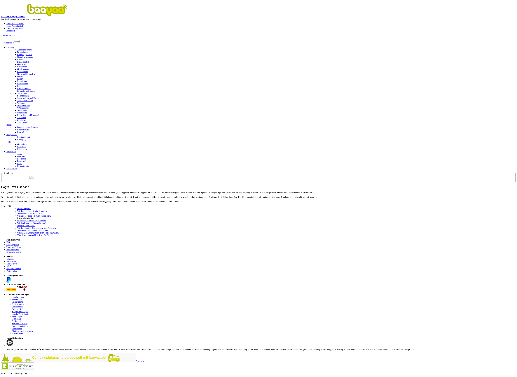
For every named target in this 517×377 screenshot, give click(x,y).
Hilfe (8, 242)
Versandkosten (12, 249)
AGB (8, 266)
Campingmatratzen (20, 326)
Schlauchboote (18, 304)
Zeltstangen (17, 316)
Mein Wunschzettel (14, 26)
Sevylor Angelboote (20, 314)
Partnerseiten (11, 271)
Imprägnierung (18, 297)
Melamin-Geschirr (19, 323)
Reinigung (16, 319)
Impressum (11, 261)
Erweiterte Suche (13, 252)
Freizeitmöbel (17, 307)
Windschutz (17, 328)
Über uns (10, 259)
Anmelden (10, 31)
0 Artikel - (8, 35)
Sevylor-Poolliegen (20, 311)
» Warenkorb (6, 43)
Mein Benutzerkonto (15, 23)
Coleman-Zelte (18, 309)
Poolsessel (16, 321)
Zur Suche (140, 361)
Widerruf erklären (13, 268)
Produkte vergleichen (15, 28)
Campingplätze (12, 244)
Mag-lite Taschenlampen (22, 331)
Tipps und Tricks (13, 247)
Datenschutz (11, 264)
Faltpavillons (17, 302)
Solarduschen (17, 333)
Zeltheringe (17, 299)
